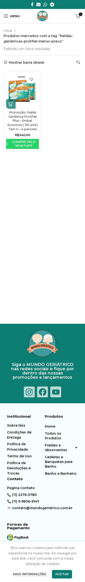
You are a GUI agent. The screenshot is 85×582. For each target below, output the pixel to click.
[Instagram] (29, 392)
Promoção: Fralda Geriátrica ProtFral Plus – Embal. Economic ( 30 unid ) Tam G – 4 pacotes (22, 121)
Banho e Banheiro (60, 473)
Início (8, 31)
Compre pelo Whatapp (23, 143)
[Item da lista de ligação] (24, 425)
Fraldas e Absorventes (56, 447)
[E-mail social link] (38, 4)
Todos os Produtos (53, 435)
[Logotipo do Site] (42, 16)
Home (50, 426)
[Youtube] (55, 392)
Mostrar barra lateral (26, 62)
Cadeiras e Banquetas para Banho (58, 462)
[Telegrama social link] (52, 4)
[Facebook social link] (32, 4)
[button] (11, 104)
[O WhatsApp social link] (45, 4)
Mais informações (30, 574)
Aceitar (62, 574)
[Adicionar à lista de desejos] (31, 79)
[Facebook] (42, 392)
